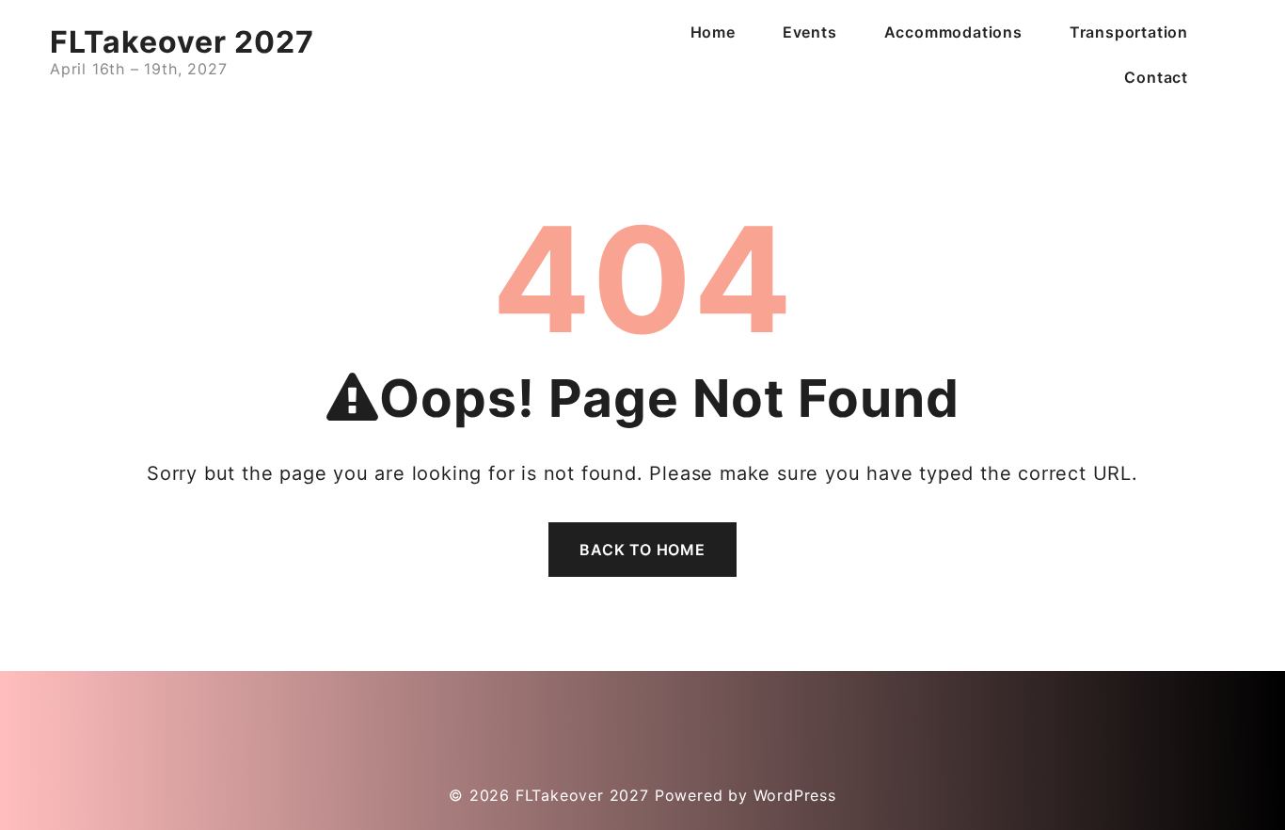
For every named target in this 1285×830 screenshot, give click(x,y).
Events (810, 32)
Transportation (1129, 32)
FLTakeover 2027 (182, 42)
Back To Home (642, 549)
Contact (1156, 77)
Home (713, 32)
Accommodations (953, 32)
